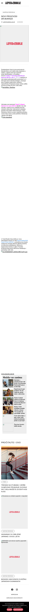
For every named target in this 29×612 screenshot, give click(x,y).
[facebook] (12, 589)
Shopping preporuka (9, 12)
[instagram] (17, 589)
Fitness (4, 481)
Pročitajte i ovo (11, 443)
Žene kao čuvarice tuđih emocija (19, 425)
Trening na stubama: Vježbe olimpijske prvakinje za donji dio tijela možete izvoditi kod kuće (14, 488)
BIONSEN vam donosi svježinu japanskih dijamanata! (13, 580)
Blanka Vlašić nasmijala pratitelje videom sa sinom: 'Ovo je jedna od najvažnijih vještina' (19, 410)
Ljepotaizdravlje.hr (9, 22)
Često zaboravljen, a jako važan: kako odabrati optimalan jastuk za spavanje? (19, 418)
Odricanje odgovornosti (14, 598)
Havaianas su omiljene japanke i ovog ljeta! (11, 535)
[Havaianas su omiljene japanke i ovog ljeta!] (14, 512)
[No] (27, 607)
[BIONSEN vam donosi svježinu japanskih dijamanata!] (14, 557)
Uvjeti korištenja (18, 609)
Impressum (14, 594)
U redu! (9, 609)
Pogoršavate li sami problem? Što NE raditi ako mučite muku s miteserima (19, 391)
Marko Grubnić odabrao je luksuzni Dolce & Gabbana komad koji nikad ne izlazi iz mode (19, 401)
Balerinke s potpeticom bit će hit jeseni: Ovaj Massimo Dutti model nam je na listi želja (20, 383)
